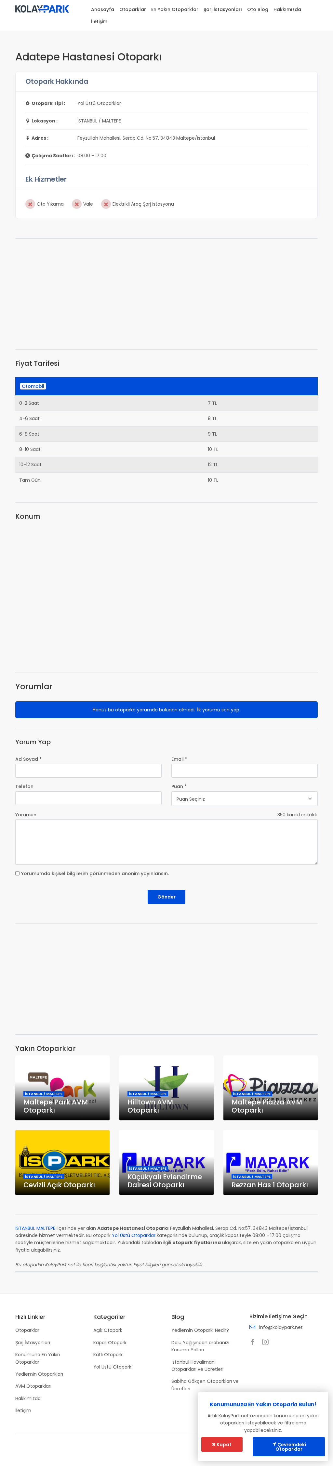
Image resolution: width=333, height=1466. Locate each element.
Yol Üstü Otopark (112, 1367)
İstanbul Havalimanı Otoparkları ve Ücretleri (197, 1365)
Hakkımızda (287, 9)
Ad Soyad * (28, 759)
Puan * (179, 786)
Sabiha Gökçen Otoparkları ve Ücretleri (205, 1385)
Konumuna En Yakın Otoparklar (37, 1358)
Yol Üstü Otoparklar (133, 1235)
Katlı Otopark (108, 1354)
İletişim (99, 21)
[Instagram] (267, 1342)
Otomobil (33, 386)
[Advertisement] (166, 294)
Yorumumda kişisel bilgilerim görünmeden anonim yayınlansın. (95, 873)
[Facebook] (254, 1342)
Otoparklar (132, 9)
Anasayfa (102, 9)
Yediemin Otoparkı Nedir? (200, 1330)
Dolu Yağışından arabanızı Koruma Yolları (200, 1346)
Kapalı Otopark (110, 1342)
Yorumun (25, 814)
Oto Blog (257, 9)
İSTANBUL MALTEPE (35, 1228)
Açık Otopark (107, 1330)
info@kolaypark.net (281, 1327)
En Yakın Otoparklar (174, 9)
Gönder (166, 897)
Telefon (24, 786)
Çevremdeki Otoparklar (290, 1446)
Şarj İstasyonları (223, 9)
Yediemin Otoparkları (39, 1374)
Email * (179, 759)
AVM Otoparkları (33, 1386)
